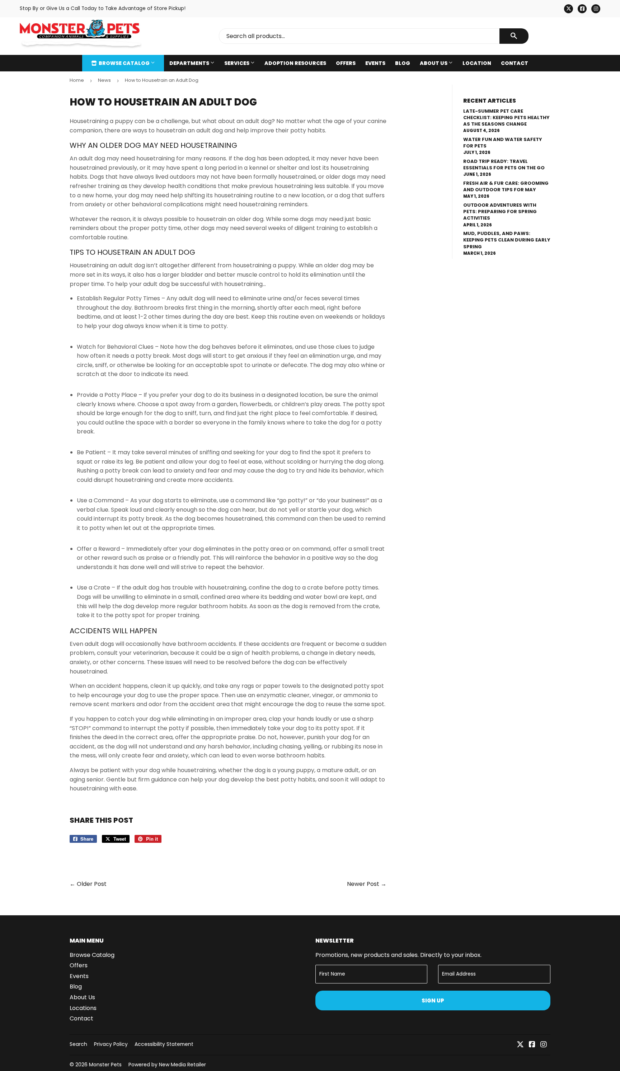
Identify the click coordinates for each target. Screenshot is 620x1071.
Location (476, 63)
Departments (189, 63)
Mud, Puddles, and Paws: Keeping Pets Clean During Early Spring (506, 240)
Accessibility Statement (164, 1044)
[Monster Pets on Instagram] (543, 1045)
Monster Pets (105, 1064)
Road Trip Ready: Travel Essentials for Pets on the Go (504, 164)
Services (237, 63)
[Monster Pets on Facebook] (532, 1045)
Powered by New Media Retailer (167, 1064)
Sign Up (433, 1000)
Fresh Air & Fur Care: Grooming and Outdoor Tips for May (506, 186)
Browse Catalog (124, 63)
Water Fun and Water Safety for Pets (502, 142)
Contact (514, 63)
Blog (402, 63)
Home (77, 80)
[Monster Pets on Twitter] (520, 1045)
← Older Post (88, 884)
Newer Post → (366, 884)
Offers (346, 63)
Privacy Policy (111, 1044)
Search (78, 1044)
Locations (83, 1008)
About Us (434, 63)
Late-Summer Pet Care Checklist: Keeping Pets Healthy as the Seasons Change (506, 117)
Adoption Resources (295, 63)
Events (375, 63)
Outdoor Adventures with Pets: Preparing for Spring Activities (500, 211)
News (104, 80)
